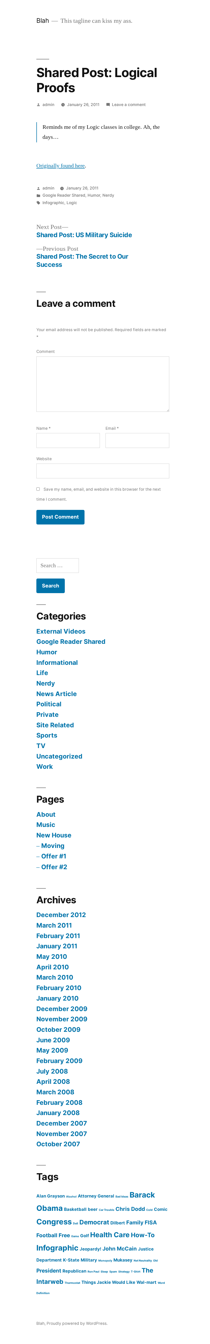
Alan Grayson (50, 1196)
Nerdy (108, 195)
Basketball (75, 1209)
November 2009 (61, 1019)
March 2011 (54, 925)
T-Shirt (135, 1271)
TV (41, 746)
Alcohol (71, 1196)
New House (53, 835)
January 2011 (56, 946)
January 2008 (58, 1113)
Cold (149, 1210)
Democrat (94, 1222)
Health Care (110, 1235)
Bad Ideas (122, 1196)
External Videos (61, 631)
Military (89, 1260)
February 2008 (59, 1102)
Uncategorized (59, 756)
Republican (74, 1271)
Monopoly (105, 1260)
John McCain (119, 1248)
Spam (113, 1271)
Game (75, 1236)
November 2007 (61, 1134)
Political (48, 704)
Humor (94, 195)
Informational (57, 662)
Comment (45, 351)
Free (64, 1235)
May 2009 (52, 1050)
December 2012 (61, 915)
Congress (54, 1221)
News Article (56, 694)
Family (134, 1222)
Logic (72, 202)
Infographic (53, 202)
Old (155, 1260)
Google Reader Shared (64, 195)
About (46, 814)
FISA (151, 1222)
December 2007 (61, 1123)
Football (46, 1235)
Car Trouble (106, 1210)
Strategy (124, 1271)
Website (44, 458)
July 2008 (52, 1071)
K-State (71, 1260)
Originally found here (60, 165)
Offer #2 (54, 867)
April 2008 (53, 1081)
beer (93, 1209)
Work (44, 766)
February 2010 (58, 988)
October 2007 (58, 1144)
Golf (84, 1235)
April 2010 (52, 967)
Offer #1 (53, 856)
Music (45, 824)
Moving (53, 845)
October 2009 (58, 1029)
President (48, 1270)
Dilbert (117, 1222)
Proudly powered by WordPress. (77, 1323)
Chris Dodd (130, 1209)
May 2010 (51, 956)
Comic (160, 1209)
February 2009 (59, 1061)
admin (48, 104)
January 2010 (57, 998)
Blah (42, 20)
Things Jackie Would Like (108, 1282)
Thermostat (72, 1283)
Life (42, 673)
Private (47, 714)
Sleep (104, 1271)
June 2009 (53, 1040)
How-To (143, 1235)
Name (43, 428)
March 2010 (54, 977)
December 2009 (61, 1009)
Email (112, 428)
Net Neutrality (143, 1260)
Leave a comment (129, 104)
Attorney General (96, 1196)
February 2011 (58, 936)
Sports (46, 735)
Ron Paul (93, 1271)
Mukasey (122, 1260)
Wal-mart (146, 1282)
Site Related (55, 725)
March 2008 (55, 1092)
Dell (75, 1223)
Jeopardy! (90, 1249)
